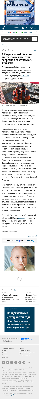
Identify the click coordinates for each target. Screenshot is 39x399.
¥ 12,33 (20, 32)
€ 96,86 (14, 32)
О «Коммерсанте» (8, 348)
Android (22, 348)
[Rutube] (19, 362)
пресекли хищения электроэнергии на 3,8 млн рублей (10, 299)
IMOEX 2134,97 (28, 32)
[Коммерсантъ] (3, 28)
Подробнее (12, 395)
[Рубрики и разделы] (35, 27)
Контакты (5, 353)
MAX (16, 241)
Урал (3, 44)
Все (15, 290)
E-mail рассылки (25, 355)
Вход (27, 28)
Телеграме (28, 241)
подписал (25, 75)
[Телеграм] (3, 362)
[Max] (23, 362)
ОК (35, 39)
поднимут (22, 218)
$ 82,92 (8, 32)
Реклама (5, 355)
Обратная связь (25, 351)
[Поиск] (31, 27)
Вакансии (5, 357)
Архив (4, 351)
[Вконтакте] (7, 362)
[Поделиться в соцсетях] (35, 50)
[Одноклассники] (15, 362)
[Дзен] (11, 362)
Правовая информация (27, 353)
